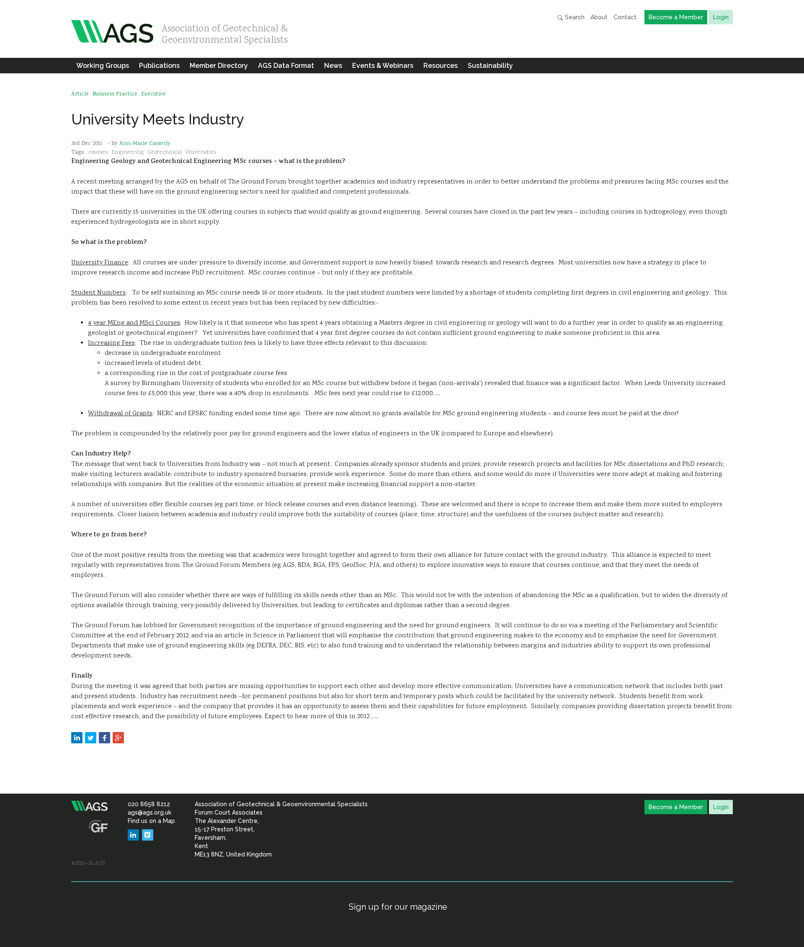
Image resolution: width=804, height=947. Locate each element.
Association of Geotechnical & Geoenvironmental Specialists (225, 32)
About (599, 17)
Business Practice (115, 94)
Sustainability (490, 66)
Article (80, 94)
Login (721, 17)
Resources (440, 66)
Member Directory (219, 66)
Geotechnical (164, 152)
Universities (201, 152)
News (333, 66)
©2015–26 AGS (88, 863)
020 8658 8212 (149, 804)
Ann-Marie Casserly (144, 144)
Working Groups (102, 66)
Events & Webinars (382, 66)
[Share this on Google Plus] (118, 737)
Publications (159, 66)
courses (98, 152)
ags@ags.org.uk (149, 812)
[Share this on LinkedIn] (76, 737)
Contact (624, 17)
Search (574, 17)
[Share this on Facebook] (104, 737)
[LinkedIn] (133, 835)
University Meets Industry (157, 119)
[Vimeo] (147, 835)
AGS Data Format (286, 66)
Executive (153, 94)
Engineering (127, 152)
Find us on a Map (151, 821)
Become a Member (676, 17)
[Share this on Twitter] (90, 737)
